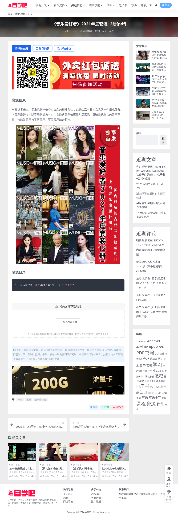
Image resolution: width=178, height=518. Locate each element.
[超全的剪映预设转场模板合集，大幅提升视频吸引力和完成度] (143, 67)
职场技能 (94, 5)
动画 (155, 359)
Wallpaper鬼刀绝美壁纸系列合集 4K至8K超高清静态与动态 (159, 57)
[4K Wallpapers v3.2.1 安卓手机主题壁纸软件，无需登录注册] (143, 79)
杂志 (20, 399)
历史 (160, 359)
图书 (142, 365)
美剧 (159, 393)
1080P (139, 341)
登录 (167, 5)
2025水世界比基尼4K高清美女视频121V (159, 103)
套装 (149, 365)
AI (145, 341)
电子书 (123, 5)
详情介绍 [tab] (23, 48)
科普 (150, 393)
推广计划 (96, 501)
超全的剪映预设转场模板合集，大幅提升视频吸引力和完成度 (159, 69)
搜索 (138, 133)
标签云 (67, 497)
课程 (141, 403)
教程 (159, 376)
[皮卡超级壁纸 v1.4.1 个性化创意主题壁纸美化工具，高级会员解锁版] (22, 452)
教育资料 (59, 5)
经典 (154, 392)
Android (153, 341)
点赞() (119, 407)
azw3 (140, 346)
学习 (158, 364)
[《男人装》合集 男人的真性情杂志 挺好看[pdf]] (53, 452)
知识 (143, 392)
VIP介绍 (95, 494)
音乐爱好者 (40, 399)
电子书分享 (156, 386)
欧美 (147, 381)
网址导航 (68, 501)
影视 (144, 5)
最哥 (138, 278)
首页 (10, 13)
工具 (161, 370)
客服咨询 (96, 497)
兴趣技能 (76, 5)
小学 (150, 370)
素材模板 (20, 13)
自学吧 (88, 512)
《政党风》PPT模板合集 (83, 470)
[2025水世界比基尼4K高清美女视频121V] (143, 103)
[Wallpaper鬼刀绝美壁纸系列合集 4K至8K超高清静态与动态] (143, 55)
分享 (95, 407)
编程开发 (41, 5)
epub (153, 346)
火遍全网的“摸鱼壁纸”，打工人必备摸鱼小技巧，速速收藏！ (159, 117)
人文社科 (159, 353)
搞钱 (109, 5)
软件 (134, 5)
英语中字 (155, 397)
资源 (151, 403)
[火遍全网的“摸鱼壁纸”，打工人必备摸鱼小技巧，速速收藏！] (143, 115)
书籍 (149, 352)
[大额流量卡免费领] (68, 381)
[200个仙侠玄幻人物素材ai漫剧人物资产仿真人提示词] (143, 91)
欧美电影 (160, 381)
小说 (156, 371)
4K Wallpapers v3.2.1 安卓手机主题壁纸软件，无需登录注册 (159, 81)
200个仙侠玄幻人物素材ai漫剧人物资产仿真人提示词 (159, 92)
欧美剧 (152, 381)
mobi (161, 346)
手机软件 (149, 376)
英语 (145, 397)
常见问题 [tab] (44, 48)
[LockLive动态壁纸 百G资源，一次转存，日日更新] (114, 452)
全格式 (148, 358)
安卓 (145, 370)
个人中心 (68, 494)
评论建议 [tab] (66, 48)
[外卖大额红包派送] (68, 74)
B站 (146, 346)
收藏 (106, 407)
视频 (164, 398)
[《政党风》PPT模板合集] (84, 452)
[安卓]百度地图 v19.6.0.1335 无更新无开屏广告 (151, 283)
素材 (28, 399)
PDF (140, 353)
